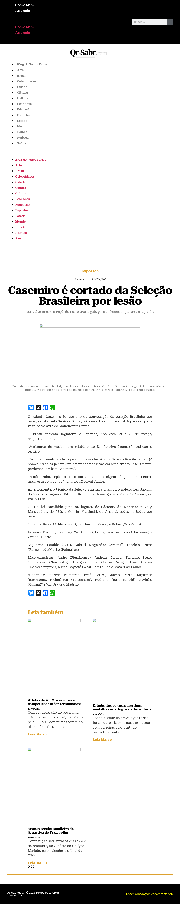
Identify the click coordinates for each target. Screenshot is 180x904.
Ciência (22, 92)
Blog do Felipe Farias (32, 64)
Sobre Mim (24, 5)
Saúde (21, 143)
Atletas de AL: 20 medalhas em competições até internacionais (54, 702)
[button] (67, 22)
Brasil (21, 75)
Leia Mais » (37, 734)
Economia (24, 104)
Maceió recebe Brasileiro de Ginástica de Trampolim (51, 830)
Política (23, 137)
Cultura (22, 98)
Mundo (22, 126)
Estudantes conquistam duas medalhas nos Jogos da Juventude (122, 707)
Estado (22, 120)
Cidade (22, 87)
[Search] (170, 22)
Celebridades (26, 81)
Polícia (22, 132)
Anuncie (22, 10)
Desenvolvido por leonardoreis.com (149, 894)
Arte (20, 70)
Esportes (23, 115)
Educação (24, 109)
